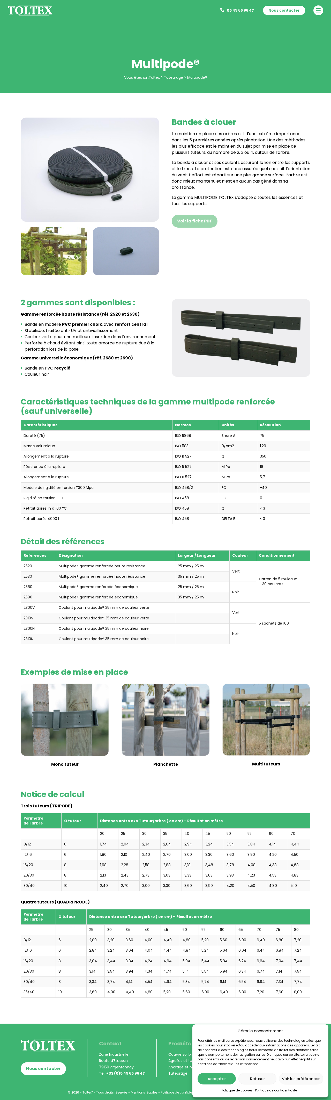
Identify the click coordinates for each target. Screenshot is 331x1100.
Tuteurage (177, 1073)
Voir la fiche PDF (194, 221)
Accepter (217, 1078)
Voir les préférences (301, 1078)
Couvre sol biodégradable (191, 1054)
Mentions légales (144, 1092)
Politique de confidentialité (276, 1090)
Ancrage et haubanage (189, 1067)
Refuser (257, 1078)
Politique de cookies (237, 1090)
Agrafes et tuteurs (184, 1060)
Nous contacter (284, 10)
